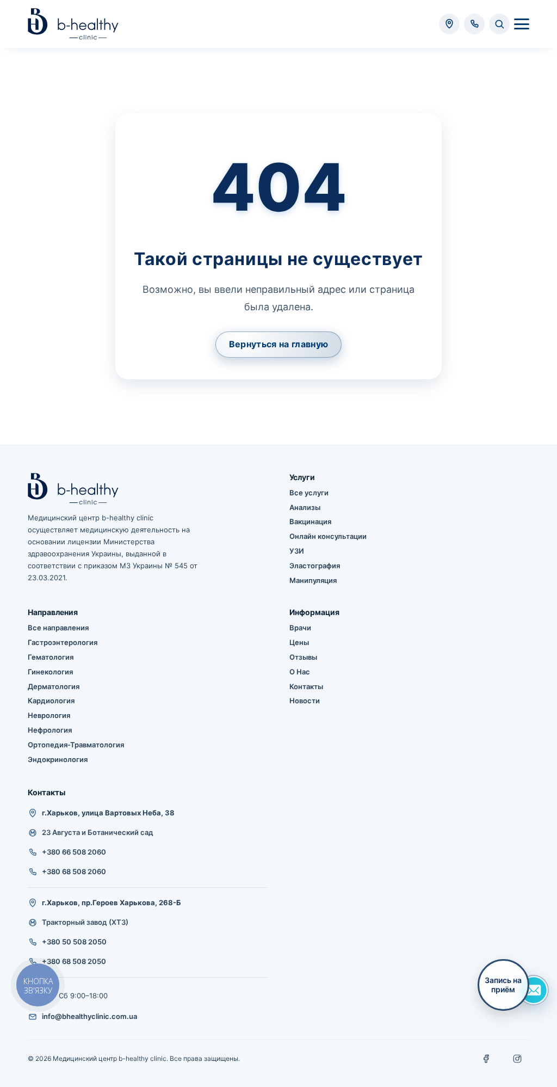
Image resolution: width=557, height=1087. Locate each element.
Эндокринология (58, 759)
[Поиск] (499, 24)
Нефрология (50, 730)
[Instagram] (517, 1059)
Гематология (50, 657)
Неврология (49, 715)
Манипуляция (313, 580)
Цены (299, 642)
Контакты (306, 686)
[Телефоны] (474, 24)
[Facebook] (487, 1059)
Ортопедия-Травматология (76, 744)
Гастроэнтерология (62, 642)
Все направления (58, 627)
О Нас (299, 671)
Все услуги (309, 492)
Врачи (300, 627)
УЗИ (296, 550)
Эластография (314, 565)
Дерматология (53, 686)
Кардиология (51, 700)
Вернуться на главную (278, 344)
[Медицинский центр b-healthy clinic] (73, 24)
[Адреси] (449, 24)
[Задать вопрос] (533, 990)
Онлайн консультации (328, 536)
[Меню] (521, 24)
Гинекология (50, 671)
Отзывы (303, 657)
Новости (304, 700)
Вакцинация (310, 521)
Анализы (304, 507)
